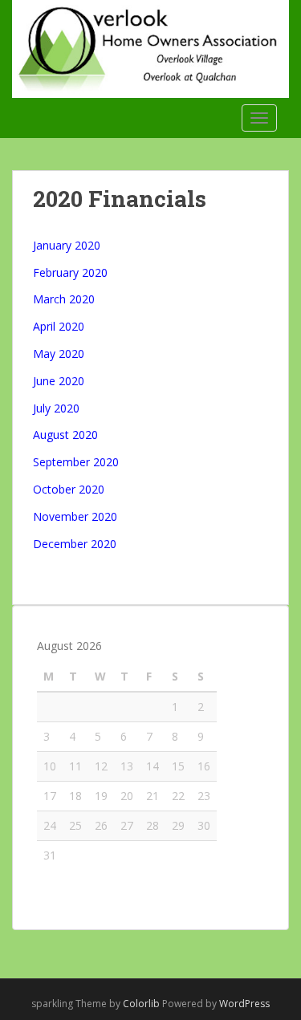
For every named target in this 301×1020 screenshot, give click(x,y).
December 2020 (74, 543)
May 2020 (58, 353)
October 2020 (68, 489)
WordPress (244, 1003)
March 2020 (64, 299)
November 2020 (75, 516)
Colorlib (141, 1003)
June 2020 (58, 380)
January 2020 (66, 245)
